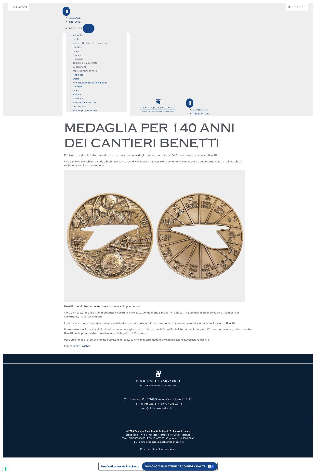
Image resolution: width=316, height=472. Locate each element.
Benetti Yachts (81, 345)
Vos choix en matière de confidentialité (175, 466)
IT (304, 7)
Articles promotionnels (84, 70)
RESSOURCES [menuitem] (201, 113)
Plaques (76, 55)
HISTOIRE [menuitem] (75, 21)
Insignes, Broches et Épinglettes (89, 43)
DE (289, 7)
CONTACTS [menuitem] (200, 109)
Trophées (77, 47)
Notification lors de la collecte (120, 466)
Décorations (79, 66)
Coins (75, 51)
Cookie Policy (167, 449)
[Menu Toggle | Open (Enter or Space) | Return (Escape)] (66, 11)
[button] (88, 28)
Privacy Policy (148, 449)
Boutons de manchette (84, 63)
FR (300, 7)
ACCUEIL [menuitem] (74, 17)
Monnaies (77, 59)
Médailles (77, 35)
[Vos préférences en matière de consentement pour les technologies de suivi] (6, 469)
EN (294, 7)
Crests (75, 39)
